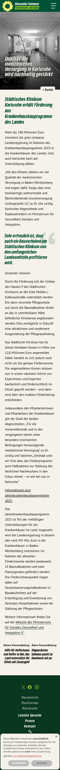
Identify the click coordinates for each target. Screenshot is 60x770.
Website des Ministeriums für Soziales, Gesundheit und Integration (28, 627)
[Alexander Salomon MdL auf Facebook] (29, 688)
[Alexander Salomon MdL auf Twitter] (23, 688)
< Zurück (47, 90)
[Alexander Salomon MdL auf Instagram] (36, 688)
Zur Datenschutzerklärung (27, 755)
